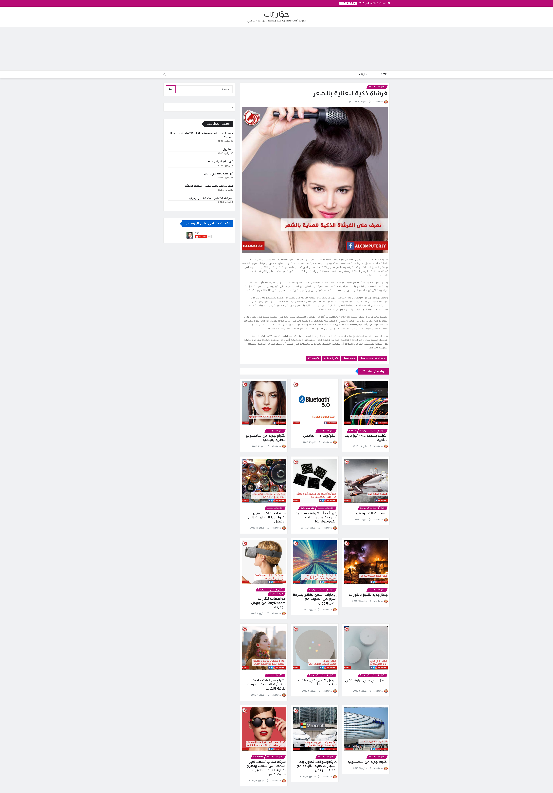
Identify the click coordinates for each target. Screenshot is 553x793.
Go (170, 89)
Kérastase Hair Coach (374, 358)
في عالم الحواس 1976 (220, 161)
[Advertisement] (276, 49)
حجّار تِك (276, 15)
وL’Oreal (312, 358)
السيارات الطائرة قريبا (370, 513)
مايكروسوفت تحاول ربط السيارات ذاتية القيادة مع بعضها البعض (317, 766)
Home (383, 74)
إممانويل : (227, 149)
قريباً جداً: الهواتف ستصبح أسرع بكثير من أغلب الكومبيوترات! (316, 517)
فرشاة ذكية (330, 358)
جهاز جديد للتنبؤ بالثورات (368, 595)
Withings (350, 358)
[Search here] (164, 74)
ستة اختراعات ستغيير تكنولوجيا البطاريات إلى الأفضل (267, 517)
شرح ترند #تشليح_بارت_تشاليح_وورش (211, 198)
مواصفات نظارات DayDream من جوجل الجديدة (268, 603)
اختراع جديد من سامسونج (368, 762)
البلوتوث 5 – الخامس (320, 436)
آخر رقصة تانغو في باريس (218, 174)
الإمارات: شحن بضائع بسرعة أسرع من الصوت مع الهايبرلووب (315, 599)
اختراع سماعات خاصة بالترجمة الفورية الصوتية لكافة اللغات (266, 684)
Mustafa (378, 102)
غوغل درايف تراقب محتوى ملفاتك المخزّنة (208, 186)
